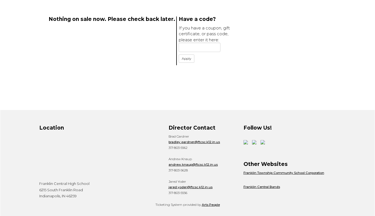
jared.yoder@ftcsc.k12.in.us (190, 187)
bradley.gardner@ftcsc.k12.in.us (194, 142)
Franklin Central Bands (262, 187)
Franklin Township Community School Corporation (284, 173)
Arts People (211, 205)
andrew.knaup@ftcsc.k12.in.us (193, 164)
